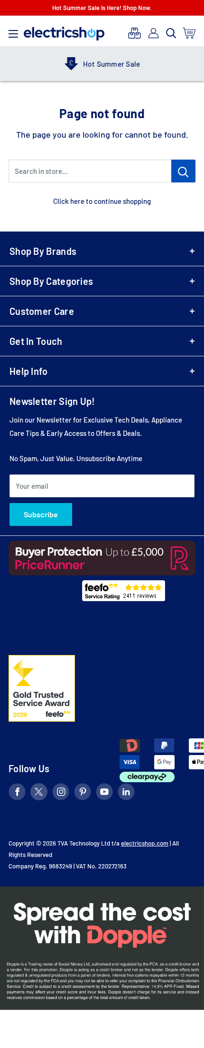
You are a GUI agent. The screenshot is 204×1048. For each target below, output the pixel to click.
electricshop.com (144, 843)
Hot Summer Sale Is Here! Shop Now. (102, 7)
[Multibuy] (134, 33)
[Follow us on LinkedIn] (126, 793)
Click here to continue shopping (102, 201)
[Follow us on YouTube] (104, 793)
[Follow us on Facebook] (17, 793)
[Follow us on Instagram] (60, 793)
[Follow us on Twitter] (38, 793)
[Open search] (171, 33)
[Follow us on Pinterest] (82, 793)
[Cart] (189, 33)
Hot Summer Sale (70, 64)
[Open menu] (13, 31)
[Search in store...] (183, 171)
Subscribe (41, 514)
